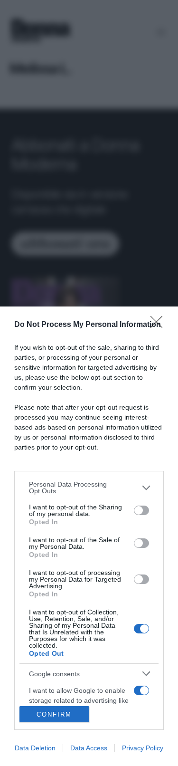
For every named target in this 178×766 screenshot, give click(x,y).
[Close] (159, 325)
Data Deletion (35, 748)
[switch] (141, 510)
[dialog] (89, 536)
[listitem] (89, 487)
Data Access (88, 748)
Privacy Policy (142, 748)
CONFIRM (54, 714)
